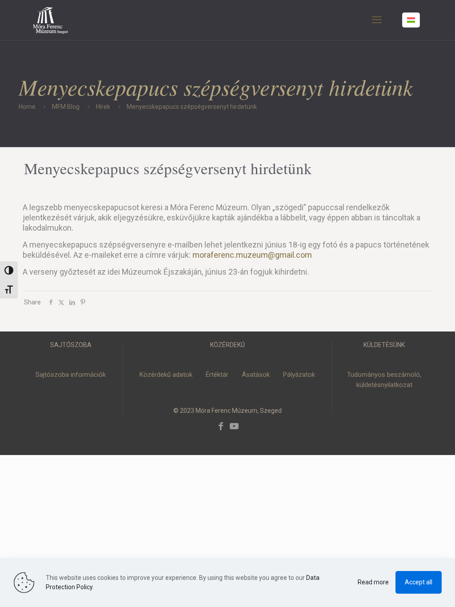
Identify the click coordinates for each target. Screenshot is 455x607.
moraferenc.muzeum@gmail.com (252, 255)
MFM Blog (66, 106)
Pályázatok (299, 375)
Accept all (418, 582)
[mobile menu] (376, 20)
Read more (373, 582)
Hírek (103, 106)
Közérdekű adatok (166, 375)
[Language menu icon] (411, 20)
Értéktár (217, 375)
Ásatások (256, 375)
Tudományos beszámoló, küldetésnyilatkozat (384, 380)
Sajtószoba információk (71, 375)
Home (27, 106)
